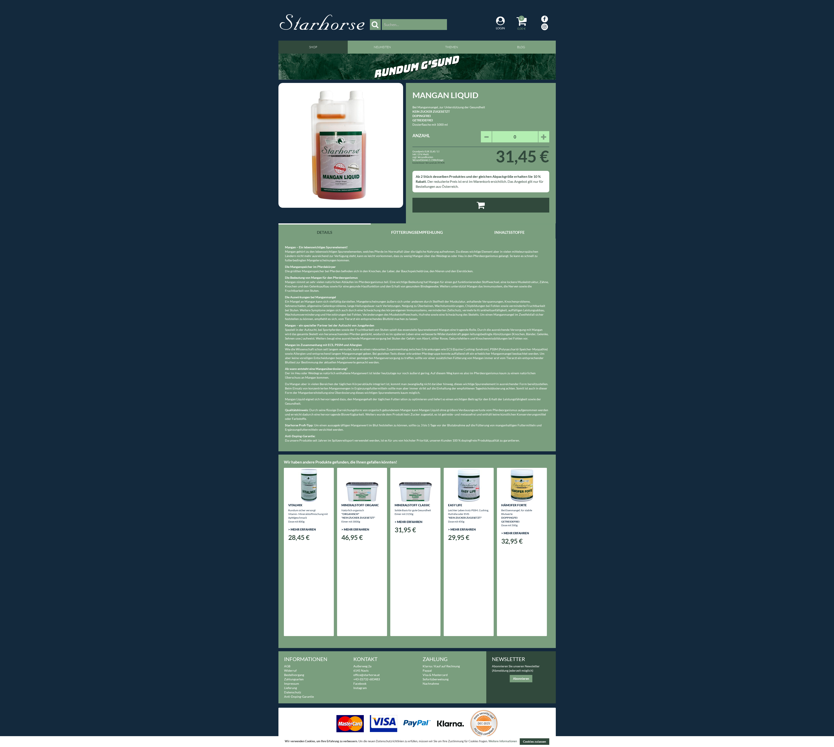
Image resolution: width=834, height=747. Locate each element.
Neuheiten (382, 47)
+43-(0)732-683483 (366, 679)
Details (324, 232)
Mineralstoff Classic (412, 505)
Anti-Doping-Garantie (299, 696)
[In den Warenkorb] (480, 205)
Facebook (359, 683)
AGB (287, 666)
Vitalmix (295, 505)
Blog (521, 47)
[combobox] (414, 24)
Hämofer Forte (514, 505)
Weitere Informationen (502, 741)
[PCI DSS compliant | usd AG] (483, 723)
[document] (417, 741)
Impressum (291, 683)
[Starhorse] (322, 22)
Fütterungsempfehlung (417, 232)
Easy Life (455, 505)
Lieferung (290, 688)
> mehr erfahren (302, 529)
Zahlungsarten (294, 679)
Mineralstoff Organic (360, 505)
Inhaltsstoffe (509, 232)
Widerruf (290, 670)
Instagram (360, 688)
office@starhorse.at (366, 675)
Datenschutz (292, 692)
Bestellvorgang (294, 675)
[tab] (324, 231)
